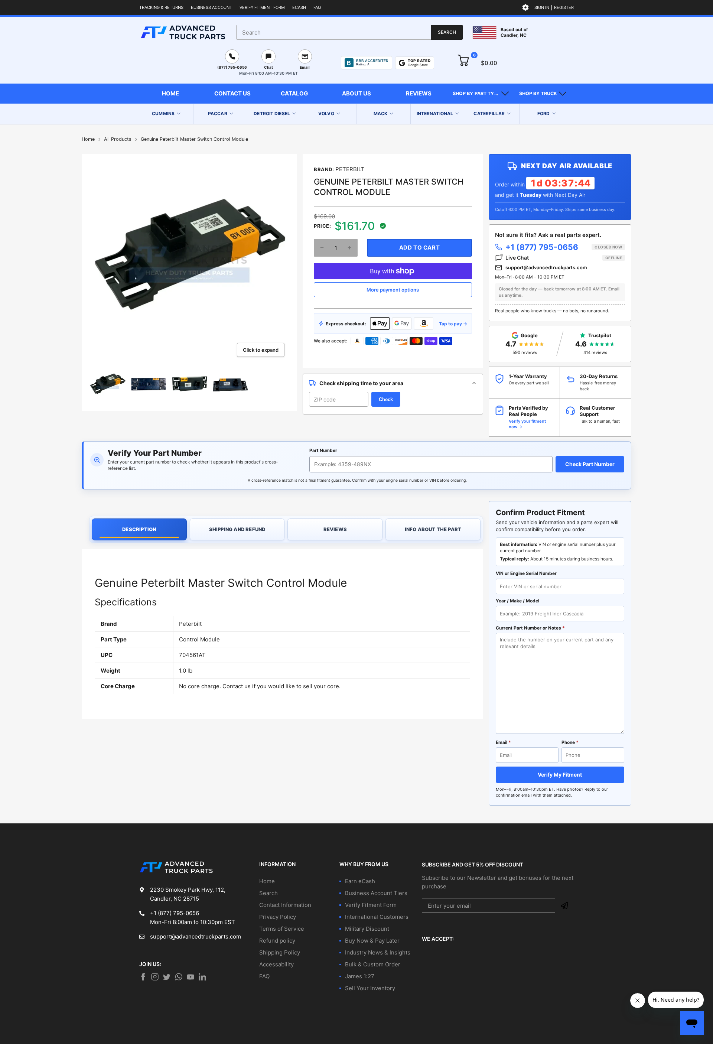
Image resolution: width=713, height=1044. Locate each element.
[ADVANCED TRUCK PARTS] (183, 32)
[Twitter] (155, 976)
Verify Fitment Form (262, 7)
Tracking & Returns (161, 7)
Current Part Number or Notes (530, 628)
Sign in (541, 7)
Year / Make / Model (517, 601)
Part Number (323, 450)
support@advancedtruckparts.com (546, 267)
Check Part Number (590, 464)
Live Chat (563, 257)
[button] (481, 94)
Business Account (211, 7)
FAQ (317, 7)
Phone (570, 742)
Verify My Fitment (560, 774)
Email (503, 742)
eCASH (299, 7)
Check (386, 399)
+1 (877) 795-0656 (563, 247)
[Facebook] (143, 976)
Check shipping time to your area (361, 383)
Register (564, 7)
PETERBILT (350, 169)
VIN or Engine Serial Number (526, 573)
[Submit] (564, 905)
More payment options (393, 290)
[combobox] (349, 32)
